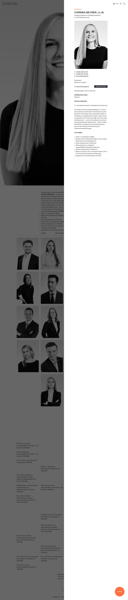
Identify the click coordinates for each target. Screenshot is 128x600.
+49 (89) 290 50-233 (81, 72)
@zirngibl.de (82, 76)
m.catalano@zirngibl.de (81, 86)
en (117, 3)
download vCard (101, 86)
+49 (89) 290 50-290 (81, 74)
